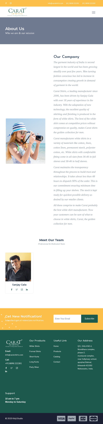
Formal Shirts (35, 351)
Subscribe (89, 318)
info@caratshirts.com (55, 3)
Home (56, 346)
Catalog (57, 357)
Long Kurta (34, 362)
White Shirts (34, 346)
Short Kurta (34, 357)
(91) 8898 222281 (72, 3)
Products (57, 351)
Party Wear (34, 367)
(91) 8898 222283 (88, 3)
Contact (57, 362)
